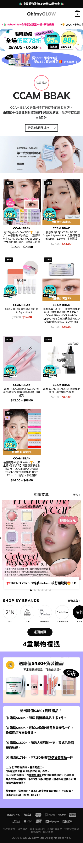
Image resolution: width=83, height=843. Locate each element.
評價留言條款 (71, 829)
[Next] (80, 546)
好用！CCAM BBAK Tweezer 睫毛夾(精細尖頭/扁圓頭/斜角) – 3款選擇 (21, 392)
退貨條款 (22, 829)
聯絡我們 (36, 832)
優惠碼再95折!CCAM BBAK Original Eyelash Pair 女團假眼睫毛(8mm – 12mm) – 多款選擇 (61, 235)
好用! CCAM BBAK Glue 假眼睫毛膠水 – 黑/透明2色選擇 (61, 390)
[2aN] (10, 612)
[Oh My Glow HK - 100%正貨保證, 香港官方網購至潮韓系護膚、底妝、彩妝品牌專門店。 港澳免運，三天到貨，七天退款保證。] (41, 14)
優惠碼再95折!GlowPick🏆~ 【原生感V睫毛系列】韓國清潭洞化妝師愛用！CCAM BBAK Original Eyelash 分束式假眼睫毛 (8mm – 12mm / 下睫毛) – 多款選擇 (21, 469)
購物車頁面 (35, 774)
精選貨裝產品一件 (58, 728)
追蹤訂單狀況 (54, 829)
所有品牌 (73, 600)
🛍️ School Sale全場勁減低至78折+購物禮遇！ (29, 24)
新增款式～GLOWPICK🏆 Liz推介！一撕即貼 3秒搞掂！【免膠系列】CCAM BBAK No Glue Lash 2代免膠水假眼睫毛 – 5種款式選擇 (22, 237)
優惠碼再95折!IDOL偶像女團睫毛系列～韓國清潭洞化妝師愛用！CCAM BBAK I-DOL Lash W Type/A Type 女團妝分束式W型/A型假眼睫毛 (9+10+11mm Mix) (61, 315)
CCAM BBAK (21, 228)
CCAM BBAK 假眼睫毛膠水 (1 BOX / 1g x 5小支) (21, 310)
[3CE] (27, 612)
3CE (27, 621)
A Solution (62, 621)
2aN (10, 621)
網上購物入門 (37, 829)
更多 (75, 494)
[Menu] (5, 14)
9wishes (44, 621)
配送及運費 (9, 829)
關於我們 (48, 832)
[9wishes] (45, 612)
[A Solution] (62, 612)
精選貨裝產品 (57, 757)
